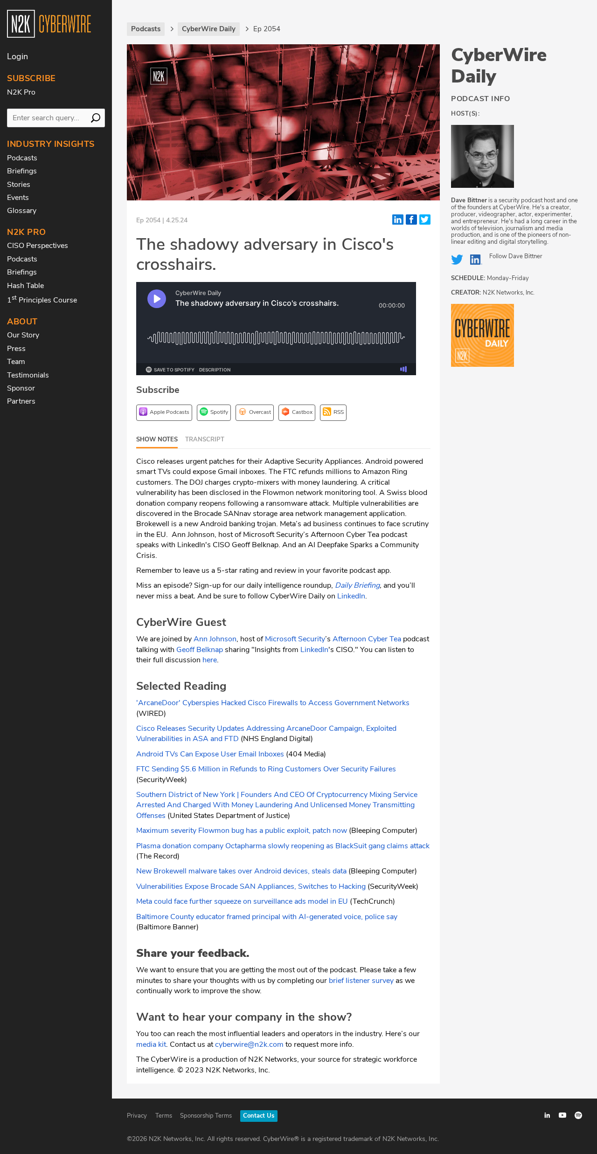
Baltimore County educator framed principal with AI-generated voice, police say (266, 917)
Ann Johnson (215, 639)
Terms (163, 1116)
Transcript (204, 439)
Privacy (137, 1116)
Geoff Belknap (199, 650)
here (209, 660)
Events (18, 197)
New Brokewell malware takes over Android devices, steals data (241, 871)
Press (16, 348)
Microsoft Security (295, 639)
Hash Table (25, 286)
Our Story (23, 335)
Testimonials (28, 375)
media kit (151, 1044)
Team (16, 362)
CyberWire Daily (499, 65)
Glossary (21, 211)
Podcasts (22, 158)
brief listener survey (361, 980)
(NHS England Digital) (276, 739)
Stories (18, 184)
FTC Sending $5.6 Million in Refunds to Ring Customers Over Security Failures (266, 769)
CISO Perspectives (37, 245)
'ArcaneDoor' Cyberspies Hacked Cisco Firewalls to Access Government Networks (273, 703)
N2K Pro (21, 92)
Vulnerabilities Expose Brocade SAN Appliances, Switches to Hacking (251, 886)
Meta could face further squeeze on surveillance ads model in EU (242, 901)
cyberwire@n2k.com (249, 1044)
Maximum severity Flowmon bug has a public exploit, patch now (241, 830)
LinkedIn (351, 596)
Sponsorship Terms (206, 1116)
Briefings (22, 171)
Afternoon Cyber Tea (367, 639)
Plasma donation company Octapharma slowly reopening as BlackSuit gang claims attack (283, 846)
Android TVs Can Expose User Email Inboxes (210, 754)
